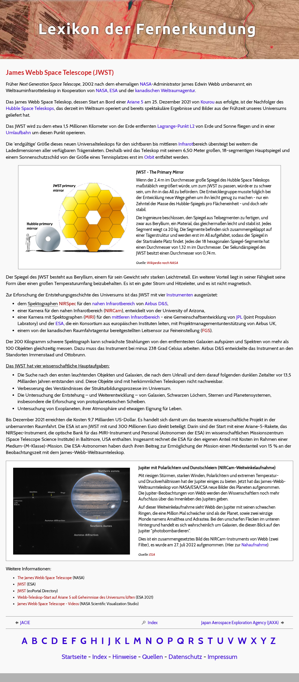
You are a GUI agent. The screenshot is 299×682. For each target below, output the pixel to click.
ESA (113, 90)
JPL (239, 317)
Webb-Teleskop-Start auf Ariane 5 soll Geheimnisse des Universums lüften (76, 597)
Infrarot (185, 144)
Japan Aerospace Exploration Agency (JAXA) (240, 622)
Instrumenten (179, 295)
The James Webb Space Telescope (45, 578)
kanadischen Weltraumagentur (165, 90)
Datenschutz (185, 656)
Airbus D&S (156, 303)
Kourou (207, 102)
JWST (22, 584)
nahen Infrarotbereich (113, 303)
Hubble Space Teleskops (30, 108)
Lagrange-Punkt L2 (175, 126)
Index (153, 622)
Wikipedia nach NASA (162, 262)
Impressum (222, 656)
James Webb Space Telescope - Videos (48, 604)
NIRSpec (67, 303)
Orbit (149, 157)
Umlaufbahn (18, 132)
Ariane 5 (135, 102)
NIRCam (113, 310)
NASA (146, 84)
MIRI (89, 317)
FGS (206, 330)
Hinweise (124, 656)
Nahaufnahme (254, 545)
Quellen (152, 656)
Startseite (74, 656)
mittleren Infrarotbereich (136, 317)
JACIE (25, 622)
